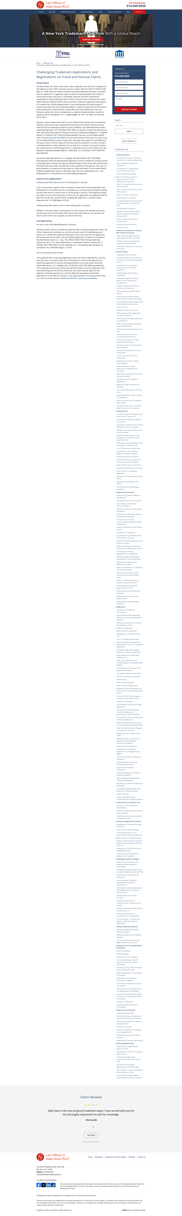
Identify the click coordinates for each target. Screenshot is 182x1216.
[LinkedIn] (48, 1185)
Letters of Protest (123, 794)
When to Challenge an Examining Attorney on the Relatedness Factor (129, 547)
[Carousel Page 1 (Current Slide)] (88, 1126)
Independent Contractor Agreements (130, 1040)
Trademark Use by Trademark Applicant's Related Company (127, 452)
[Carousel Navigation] (91, 1127)
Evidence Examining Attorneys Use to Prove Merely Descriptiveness (130, 303)
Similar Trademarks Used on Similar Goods (129, 528)
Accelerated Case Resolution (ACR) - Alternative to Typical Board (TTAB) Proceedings (129, 996)
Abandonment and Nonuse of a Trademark (128, 876)
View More (91, 1135)
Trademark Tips (122, 227)
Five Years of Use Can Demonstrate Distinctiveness (129, 346)
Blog (128, 12)
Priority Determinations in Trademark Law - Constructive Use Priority (129, 903)
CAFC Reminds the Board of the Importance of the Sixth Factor (128, 575)
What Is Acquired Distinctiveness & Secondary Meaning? (129, 325)
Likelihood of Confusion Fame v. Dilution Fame (128, 597)
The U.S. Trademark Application (128, 639)
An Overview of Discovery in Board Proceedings (129, 984)
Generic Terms (122, 307)
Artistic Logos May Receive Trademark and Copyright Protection (130, 798)
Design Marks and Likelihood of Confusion (128, 603)
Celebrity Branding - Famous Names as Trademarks (129, 396)
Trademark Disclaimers (125, 701)
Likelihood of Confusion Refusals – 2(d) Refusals (129, 496)
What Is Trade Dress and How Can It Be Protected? (129, 190)
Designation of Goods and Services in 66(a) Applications (129, 849)
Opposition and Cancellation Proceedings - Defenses (127, 979)
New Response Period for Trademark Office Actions (130, 1053)
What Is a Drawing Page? (125, 682)
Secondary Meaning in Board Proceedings (127, 1006)
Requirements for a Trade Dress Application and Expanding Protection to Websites (128, 741)
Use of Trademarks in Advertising (128, 448)
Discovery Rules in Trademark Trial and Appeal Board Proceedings (129, 990)
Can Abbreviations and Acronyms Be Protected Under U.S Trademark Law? (130, 203)
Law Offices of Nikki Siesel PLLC (61, 1210)
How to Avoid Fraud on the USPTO (129, 465)
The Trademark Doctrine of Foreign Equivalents (129, 705)
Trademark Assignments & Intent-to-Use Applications (130, 1022)
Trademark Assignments (125, 1013)
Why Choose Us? (129, 141)
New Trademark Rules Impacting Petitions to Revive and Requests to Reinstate (129, 617)
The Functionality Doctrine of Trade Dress (129, 391)
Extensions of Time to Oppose (127, 957)
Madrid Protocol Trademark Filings (128, 838)
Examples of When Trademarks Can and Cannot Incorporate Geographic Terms (130, 260)
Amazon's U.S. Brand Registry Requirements (127, 806)
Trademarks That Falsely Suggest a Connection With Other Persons (129, 697)
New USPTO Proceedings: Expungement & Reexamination (128, 1066)
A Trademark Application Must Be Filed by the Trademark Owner (128, 790)
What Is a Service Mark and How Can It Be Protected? (129, 185)
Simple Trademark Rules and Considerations (127, 220)
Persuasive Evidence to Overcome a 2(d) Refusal (129, 510)
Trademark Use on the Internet (128, 457)
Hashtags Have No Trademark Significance (127, 380)
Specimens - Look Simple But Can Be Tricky (129, 477)
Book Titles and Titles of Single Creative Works (127, 362)
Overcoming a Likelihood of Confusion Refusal (126, 505)
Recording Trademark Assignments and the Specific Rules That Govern (129, 1017)
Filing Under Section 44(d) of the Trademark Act (128, 656)
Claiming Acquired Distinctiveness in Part (129, 330)
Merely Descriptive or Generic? (127, 310)
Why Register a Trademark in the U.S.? (128, 635)
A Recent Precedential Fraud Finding (129, 468)
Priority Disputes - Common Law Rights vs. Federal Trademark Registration (128, 921)
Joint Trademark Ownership (126, 174)
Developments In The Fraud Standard (126, 896)
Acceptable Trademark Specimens (129, 673)
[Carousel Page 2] (93, 1126)
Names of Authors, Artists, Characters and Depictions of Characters (127, 368)
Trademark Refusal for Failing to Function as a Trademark (128, 287)
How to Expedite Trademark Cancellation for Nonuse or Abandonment (126, 882)
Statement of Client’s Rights (115, 1157)
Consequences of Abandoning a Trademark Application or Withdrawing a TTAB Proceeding (128, 712)
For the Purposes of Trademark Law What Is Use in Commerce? (129, 415)
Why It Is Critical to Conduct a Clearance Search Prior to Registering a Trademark (126, 179)
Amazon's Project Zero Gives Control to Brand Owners (130, 812)
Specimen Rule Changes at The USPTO (127, 483)
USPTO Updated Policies (125, 1043)
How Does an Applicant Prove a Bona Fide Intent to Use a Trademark (130, 426)
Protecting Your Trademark (126, 198)
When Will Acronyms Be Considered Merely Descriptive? (129, 375)
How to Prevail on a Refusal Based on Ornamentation (130, 319)
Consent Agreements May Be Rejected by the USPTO (127, 587)
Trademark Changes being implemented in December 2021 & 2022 (129, 1059)
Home (41, 12)
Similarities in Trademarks (126, 532)
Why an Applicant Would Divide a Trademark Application (128, 779)
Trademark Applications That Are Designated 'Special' (128, 774)
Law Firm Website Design (134, 1210)
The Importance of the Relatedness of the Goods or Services (129, 537)
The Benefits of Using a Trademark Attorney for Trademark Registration (130, 159)
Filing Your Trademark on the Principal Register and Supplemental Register (130, 662)
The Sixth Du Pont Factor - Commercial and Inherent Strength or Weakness (129, 522)
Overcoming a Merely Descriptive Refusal (128, 292)
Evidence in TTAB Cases (125, 1002)
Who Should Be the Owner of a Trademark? (127, 164)
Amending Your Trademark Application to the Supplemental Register (128, 751)
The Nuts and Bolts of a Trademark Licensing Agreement (129, 1031)
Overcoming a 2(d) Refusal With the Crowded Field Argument (129, 515)
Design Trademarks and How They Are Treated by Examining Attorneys (129, 724)
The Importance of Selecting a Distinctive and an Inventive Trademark (127, 267)
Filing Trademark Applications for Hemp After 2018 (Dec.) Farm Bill (128, 237)
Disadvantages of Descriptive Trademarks (127, 274)
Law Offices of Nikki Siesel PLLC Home (53, 5)
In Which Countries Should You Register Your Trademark (128, 855)
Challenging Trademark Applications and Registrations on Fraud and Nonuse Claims (129, 890)
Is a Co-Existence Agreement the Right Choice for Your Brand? (128, 941)
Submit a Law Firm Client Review (91, 1142)
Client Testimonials (114, 12)
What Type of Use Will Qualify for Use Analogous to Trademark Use (130, 444)
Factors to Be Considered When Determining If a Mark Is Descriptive (129, 297)
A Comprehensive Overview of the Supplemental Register (129, 669)
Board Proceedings (123, 951)
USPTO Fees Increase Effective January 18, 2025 (127, 1047)
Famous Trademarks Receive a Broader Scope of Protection (127, 581)
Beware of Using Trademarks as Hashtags (128, 386)
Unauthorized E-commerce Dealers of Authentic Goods (129, 817)
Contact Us (139, 12)
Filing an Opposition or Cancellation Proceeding (129, 974)
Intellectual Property (68, 12)
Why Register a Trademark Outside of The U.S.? (129, 825)
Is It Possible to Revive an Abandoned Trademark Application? (130, 718)
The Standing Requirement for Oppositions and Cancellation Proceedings (127, 962)
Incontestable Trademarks (126, 208)
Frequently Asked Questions (127, 224)
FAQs (100, 12)
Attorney (52, 12)
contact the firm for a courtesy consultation (78, 278)
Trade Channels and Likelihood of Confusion (128, 592)
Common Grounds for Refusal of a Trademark (129, 758)
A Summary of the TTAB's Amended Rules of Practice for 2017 (129, 969)
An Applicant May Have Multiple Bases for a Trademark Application (129, 651)
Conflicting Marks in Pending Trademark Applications (127, 763)
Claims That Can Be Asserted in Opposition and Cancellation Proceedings (128, 864)
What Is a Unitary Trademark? (127, 195)
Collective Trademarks (124, 628)
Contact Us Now (91, 39)
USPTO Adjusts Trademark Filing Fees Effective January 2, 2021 (130, 1071)
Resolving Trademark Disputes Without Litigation (127, 931)
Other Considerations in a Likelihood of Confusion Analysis (130, 568)
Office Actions (121, 679)
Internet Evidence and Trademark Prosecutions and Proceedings (128, 461)
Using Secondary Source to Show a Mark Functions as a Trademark (129, 407)
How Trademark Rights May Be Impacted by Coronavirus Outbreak (129, 1076)
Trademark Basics (87, 12)
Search (129, 131)
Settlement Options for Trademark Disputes (129, 936)
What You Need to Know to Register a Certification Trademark (129, 729)
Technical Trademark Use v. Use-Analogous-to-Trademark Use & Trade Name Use (128, 437)
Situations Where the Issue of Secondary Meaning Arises (127, 335)
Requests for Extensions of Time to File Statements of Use (129, 624)
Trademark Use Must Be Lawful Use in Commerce (129, 420)
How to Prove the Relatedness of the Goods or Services (130, 542)
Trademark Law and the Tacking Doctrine (128, 1036)
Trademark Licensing (124, 1027)
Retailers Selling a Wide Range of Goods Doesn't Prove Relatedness (129, 558)
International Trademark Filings (128, 830)
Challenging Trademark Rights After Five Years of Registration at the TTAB (130, 871)
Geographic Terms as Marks (127, 255)
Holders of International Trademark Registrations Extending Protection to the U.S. (129, 843)
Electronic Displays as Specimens (128, 676)
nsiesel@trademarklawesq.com (49, 1174)
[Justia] (53, 1185)
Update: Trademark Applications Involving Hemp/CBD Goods (128, 242)
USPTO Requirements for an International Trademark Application (130, 834)
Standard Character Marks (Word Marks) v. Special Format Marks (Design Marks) (128, 213)
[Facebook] (38, 1185)
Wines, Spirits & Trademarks (127, 631)
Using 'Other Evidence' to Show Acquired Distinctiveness (128, 341)
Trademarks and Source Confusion (129, 501)
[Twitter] (43, 1185)
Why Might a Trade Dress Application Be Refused (130, 784)
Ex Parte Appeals (123, 954)
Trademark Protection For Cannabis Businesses (129, 247)
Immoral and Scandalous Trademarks (125, 768)
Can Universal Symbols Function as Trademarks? (129, 351)
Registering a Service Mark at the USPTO (128, 734)
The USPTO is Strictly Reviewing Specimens (128, 488)
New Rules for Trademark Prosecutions (126, 611)
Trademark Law (121, 149)
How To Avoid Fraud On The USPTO (51, 138)
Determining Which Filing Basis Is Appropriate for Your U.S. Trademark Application (130, 644)
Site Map (131, 1157)
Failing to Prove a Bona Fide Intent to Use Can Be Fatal (130, 431)
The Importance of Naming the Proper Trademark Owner (127, 170)
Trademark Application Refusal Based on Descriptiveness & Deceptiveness (127, 280)
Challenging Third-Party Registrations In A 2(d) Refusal (127, 552)
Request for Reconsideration (127, 746)
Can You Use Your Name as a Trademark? (127, 357)
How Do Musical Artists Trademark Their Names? (129, 401)
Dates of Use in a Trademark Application (127, 472)
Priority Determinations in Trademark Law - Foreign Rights (128, 915)
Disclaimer (99, 1157)
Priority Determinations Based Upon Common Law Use (130, 909)
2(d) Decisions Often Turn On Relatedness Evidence (127, 563)
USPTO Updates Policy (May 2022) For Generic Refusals (129, 314)
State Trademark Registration (127, 686)
